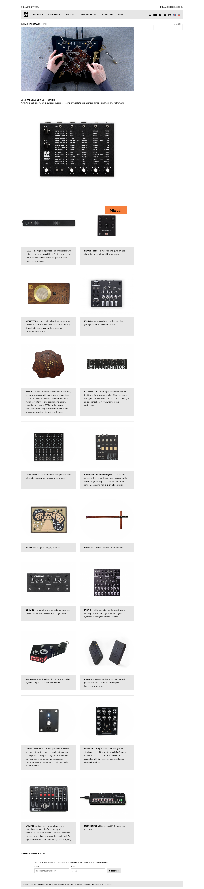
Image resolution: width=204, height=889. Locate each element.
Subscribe (114, 871)
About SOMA (106, 14)
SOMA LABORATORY (30, 7)
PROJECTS (69, 14)
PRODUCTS (38, 14)
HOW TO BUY (54, 14)
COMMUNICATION (87, 14)
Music (121, 14)
